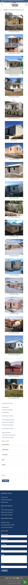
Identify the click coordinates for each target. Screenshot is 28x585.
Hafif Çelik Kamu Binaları (7, 424)
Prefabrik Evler (5, 407)
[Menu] (2, 4)
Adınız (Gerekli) (5, 444)
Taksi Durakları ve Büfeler (8, 437)
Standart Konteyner (6, 432)
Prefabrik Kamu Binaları (7, 409)
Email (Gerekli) (5, 449)
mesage (3, 464)
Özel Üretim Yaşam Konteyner (9, 435)
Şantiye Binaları (5, 412)
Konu (3, 459)
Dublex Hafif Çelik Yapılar (8, 422)
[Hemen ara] (25, 582)
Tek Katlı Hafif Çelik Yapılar (8, 419)
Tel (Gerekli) (4, 454)
